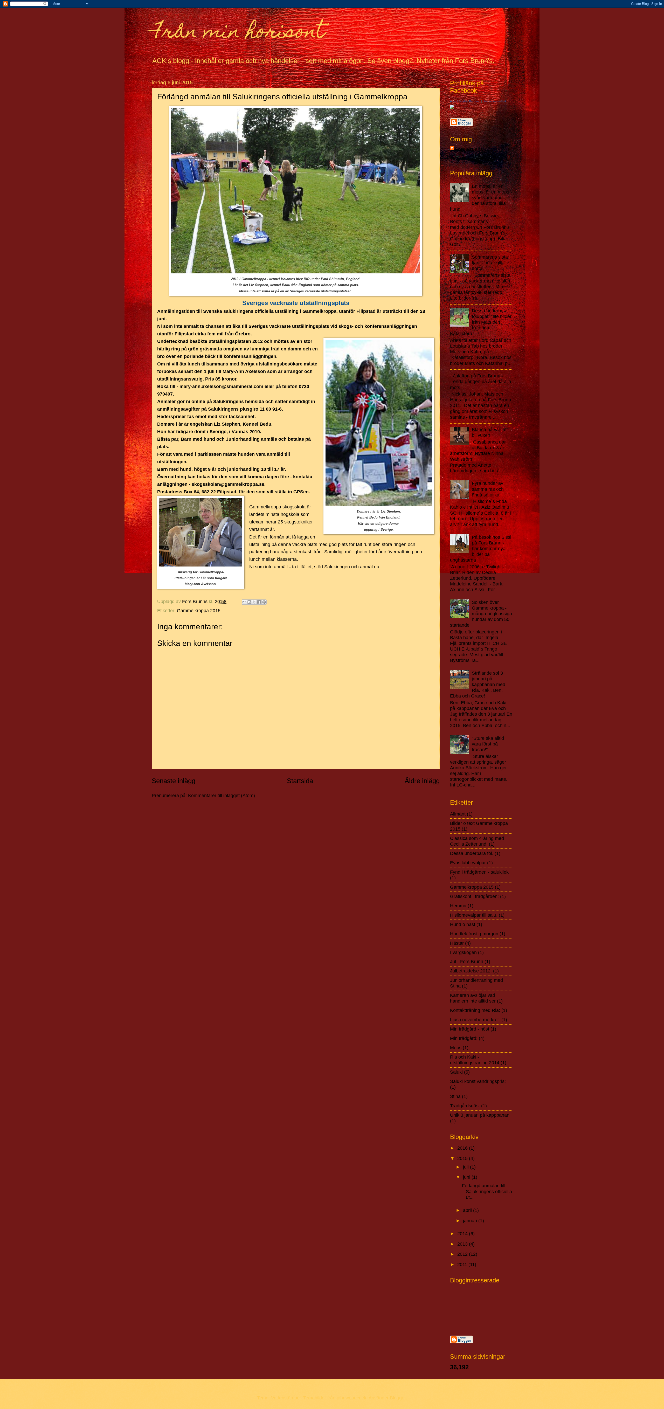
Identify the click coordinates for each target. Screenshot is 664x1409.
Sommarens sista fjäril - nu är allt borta (490, 262)
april (468, 1210)
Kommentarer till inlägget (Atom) (221, 795)
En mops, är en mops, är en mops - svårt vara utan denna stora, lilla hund (481, 197)
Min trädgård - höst (469, 1029)
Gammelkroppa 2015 (198, 610)
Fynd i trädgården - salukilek (479, 872)
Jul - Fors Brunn (466, 961)
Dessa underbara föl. (471, 853)
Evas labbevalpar (468, 862)
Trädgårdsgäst (465, 1105)
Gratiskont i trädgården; (474, 896)
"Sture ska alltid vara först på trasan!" (488, 743)
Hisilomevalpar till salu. (473, 915)
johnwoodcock (351, 1397)
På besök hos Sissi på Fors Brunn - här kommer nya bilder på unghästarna (480, 548)
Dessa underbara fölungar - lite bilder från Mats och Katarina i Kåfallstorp (480, 322)
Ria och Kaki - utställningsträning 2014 (474, 1059)
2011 (462, 1264)
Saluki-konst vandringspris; (478, 1081)
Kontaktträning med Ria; (475, 1010)
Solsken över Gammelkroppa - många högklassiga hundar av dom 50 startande (481, 613)
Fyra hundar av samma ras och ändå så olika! (488, 488)
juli (466, 1167)
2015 (463, 1158)
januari (470, 1220)
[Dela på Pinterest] (264, 602)
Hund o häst (462, 924)
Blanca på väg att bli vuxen (490, 432)
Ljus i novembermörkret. (475, 1019)
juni (467, 1177)
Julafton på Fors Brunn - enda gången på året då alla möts (480, 381)
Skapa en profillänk (495, 101)
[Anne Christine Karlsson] (452, 107)
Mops (455, 1047)
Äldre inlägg (422, 780)
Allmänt (458, 814)
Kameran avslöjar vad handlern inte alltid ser (473, 998)
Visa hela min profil (469, 158)
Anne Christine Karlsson (465, 101)
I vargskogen (463, 952)
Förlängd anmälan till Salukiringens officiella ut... (487, 1191)
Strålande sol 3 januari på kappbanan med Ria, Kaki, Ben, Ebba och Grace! (477, 684)
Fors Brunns (469, 149)
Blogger (398, 1397)
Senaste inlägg (173, 780)
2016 (463, 1148)
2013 (463, 1244)
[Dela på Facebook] (259, 602)
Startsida (300, 780)
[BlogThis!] (249, 602)
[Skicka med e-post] (244, 602)
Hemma (458, 905)
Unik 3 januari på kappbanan (479, 1115)
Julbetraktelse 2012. (471, 970)
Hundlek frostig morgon (474, 933)
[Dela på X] (254, 602)
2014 (463, 1233)
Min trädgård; (464, 1038)
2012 (463, 1254)
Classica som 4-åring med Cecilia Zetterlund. (477, 841)
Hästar (457, 943)
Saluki (456, 1072)
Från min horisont (238, 32)
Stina (455, 1096)
